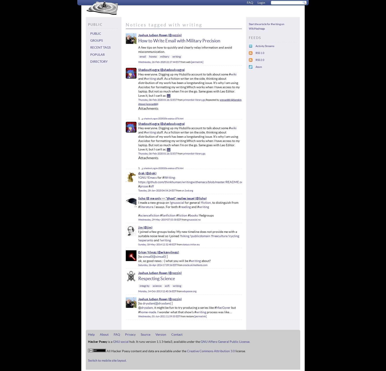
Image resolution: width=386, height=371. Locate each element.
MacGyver (223, 307)
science (157, 285)
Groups (96, 40)
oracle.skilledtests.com (195, 265)
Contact (177, 334)
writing (176, 56)
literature (146, 207)
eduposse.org (189, 291)
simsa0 (147, 256)
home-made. (148, 312)
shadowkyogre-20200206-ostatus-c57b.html (163, 119)
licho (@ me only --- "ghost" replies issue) (166, 198)
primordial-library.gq (194, 100)
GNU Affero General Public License (225, 341)
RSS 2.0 (260, 59)
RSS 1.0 (260, 52)
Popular (97, 54)
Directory (99, 61)
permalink (197, 62)
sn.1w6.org (187, 190)
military (164, 56)
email (143, 56)
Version (160, 334)
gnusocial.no (194, 219)
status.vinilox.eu (191, 244)
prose (144, 186)
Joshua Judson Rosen (153, 35)
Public (95, 33)
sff (152, 186)
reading (185, 207)
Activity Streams (265, 46)
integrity (144, 285)
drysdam (149, 303)
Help (91, 334)
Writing (169, 177)
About (104, 334)
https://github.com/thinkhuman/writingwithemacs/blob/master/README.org (191, 182)
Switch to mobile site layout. (107, 360)
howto (153, 56)
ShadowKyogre (148, 70)
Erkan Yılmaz (147, 252)
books (194, 215)
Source (145, 334)
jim (140, 227)
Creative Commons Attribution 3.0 (211, 351)
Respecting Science (156, 278)
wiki (234, 74)
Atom (259, 66)
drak (141, 173)
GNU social (121, 341)
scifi (167, 285)
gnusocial (177, 202)
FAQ (250, 2)
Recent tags (100, 47)
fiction (206, 202)
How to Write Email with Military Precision (179, 40)
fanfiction (169, 215)
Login (261, 2)
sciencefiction (149, 215)
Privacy (130, 334)
